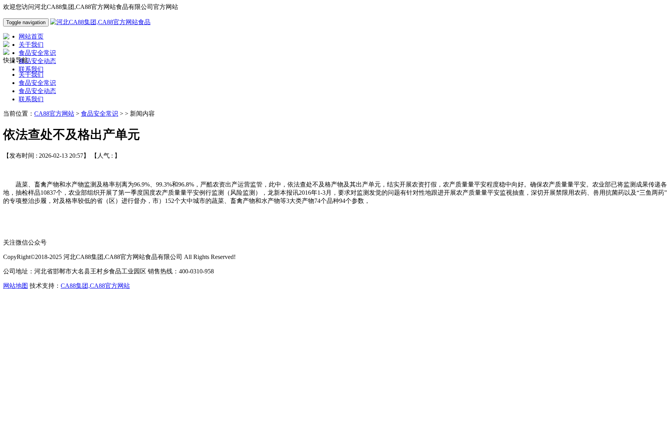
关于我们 (31, 74)
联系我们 (31, 99)
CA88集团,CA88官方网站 (95, 285)
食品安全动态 (37, 91)
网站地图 (15, 285)
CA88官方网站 (54, 113)
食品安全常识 (37, 82)
